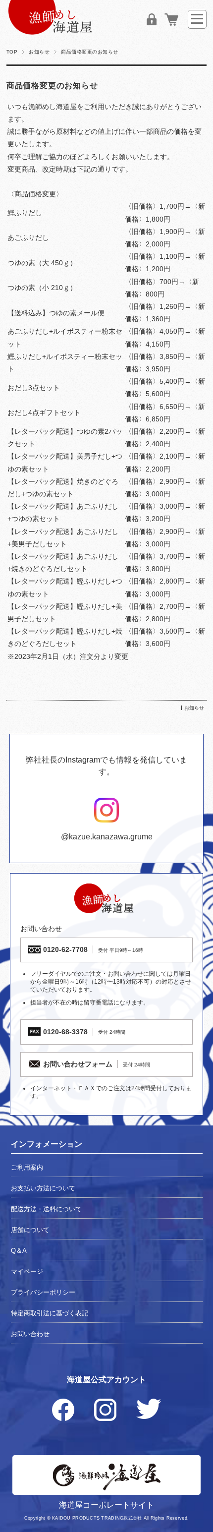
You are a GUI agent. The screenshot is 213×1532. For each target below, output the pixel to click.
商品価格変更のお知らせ (52, 85)
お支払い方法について (43, 1188)
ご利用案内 (27, 1167)
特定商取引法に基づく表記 (49, 1313)
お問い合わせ (30, 1334)
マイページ (27, 1271)
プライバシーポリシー (43, 1292)
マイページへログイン (151, 19)
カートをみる (171, 19)
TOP (11, 52)
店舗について (30, 1230)
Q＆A (19, 1250)
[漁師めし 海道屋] (50, 32)
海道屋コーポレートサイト (106, 1505)
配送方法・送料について (46, 1209)
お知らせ (39, 52)
